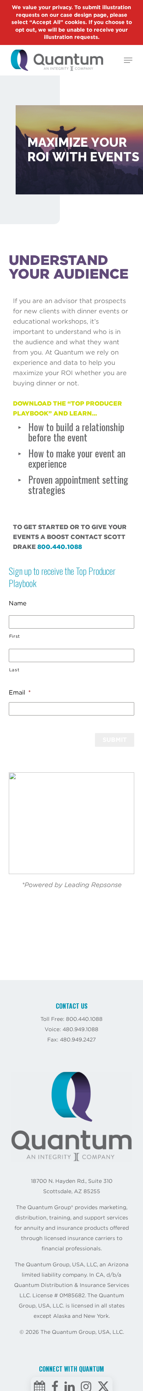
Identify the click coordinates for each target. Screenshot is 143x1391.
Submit (115, 739)
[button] (128, 60)
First (14, 636)
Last (14, 669)
